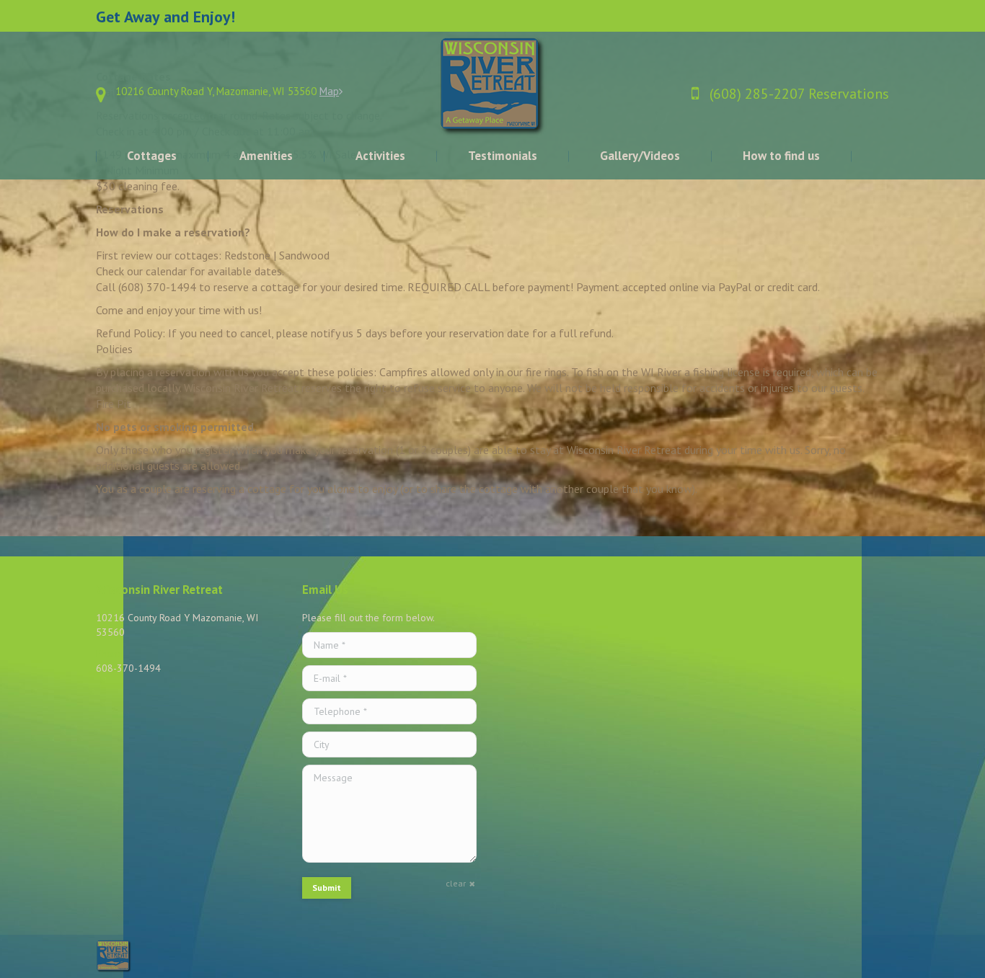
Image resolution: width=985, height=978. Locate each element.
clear (456, 883)
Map (329, 91)
